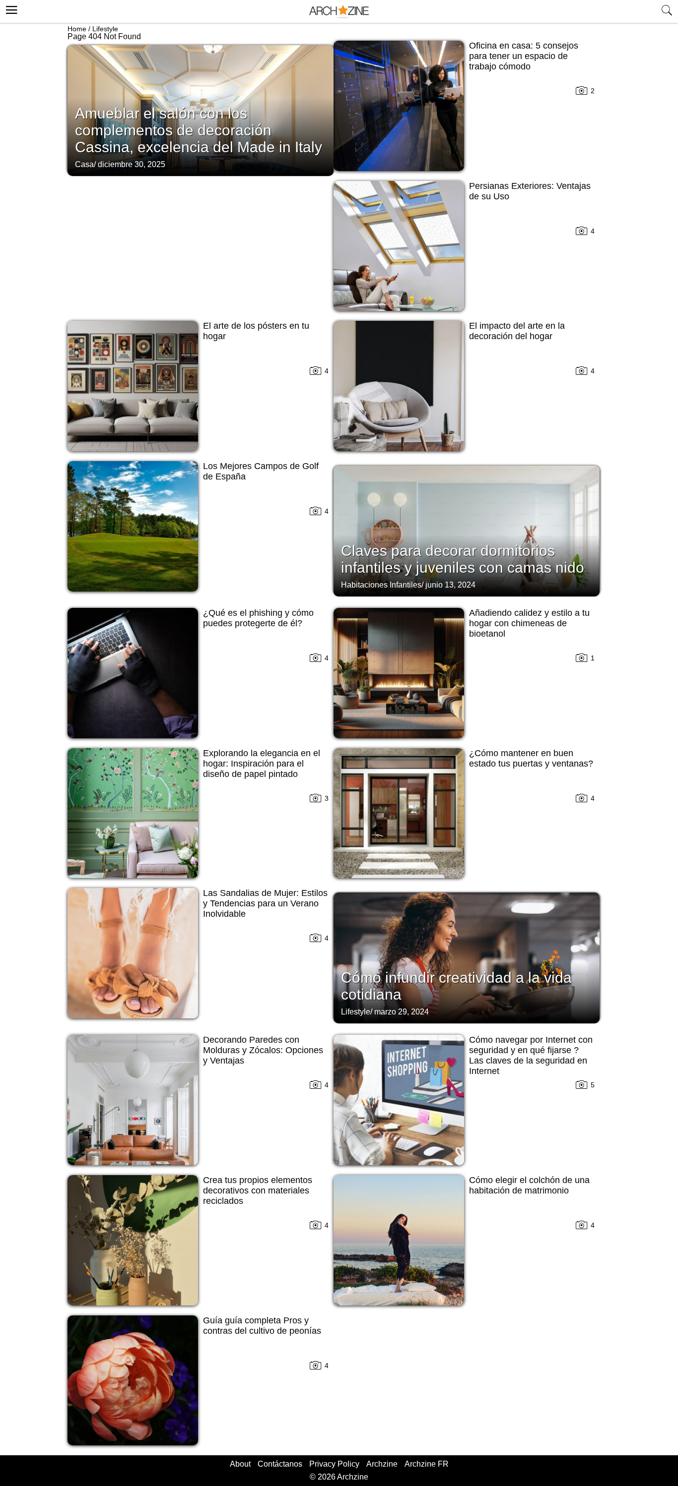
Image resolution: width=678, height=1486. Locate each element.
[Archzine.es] (339, 11)
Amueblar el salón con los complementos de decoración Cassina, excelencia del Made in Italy (198, 130)
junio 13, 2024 (450, 585)
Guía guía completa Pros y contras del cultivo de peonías (262, 1325)
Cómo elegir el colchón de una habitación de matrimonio (529, 1185)
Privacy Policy (334, 1464)
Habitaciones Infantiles (381, 585)
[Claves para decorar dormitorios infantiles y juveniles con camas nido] (467, 530)
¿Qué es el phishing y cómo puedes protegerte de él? (258, 618)
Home (77, 29)
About (240, 1464)
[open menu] (10, 8)
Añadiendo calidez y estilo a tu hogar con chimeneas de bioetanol (529, 623)
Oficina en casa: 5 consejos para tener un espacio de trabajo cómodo (523, 56)
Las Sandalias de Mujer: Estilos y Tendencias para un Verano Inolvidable (265, 903)
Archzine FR (427, 1464)
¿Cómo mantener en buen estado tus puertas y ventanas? (531, 758)
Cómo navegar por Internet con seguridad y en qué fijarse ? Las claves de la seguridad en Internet (531, 1055)
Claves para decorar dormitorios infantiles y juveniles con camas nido (462, 559)
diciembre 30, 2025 (131, 164)
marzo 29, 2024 (401, 1012)
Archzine (382, 1464)
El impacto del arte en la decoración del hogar (517, 331)
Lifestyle (105, 29)
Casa (84, 164)
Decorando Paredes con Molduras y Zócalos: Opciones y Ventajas (263, 1050)
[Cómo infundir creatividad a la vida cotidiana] (467, 956)
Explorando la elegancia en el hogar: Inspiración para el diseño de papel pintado (261, 763)
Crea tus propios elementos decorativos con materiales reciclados (257, 1190)
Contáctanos (280, 1464)
